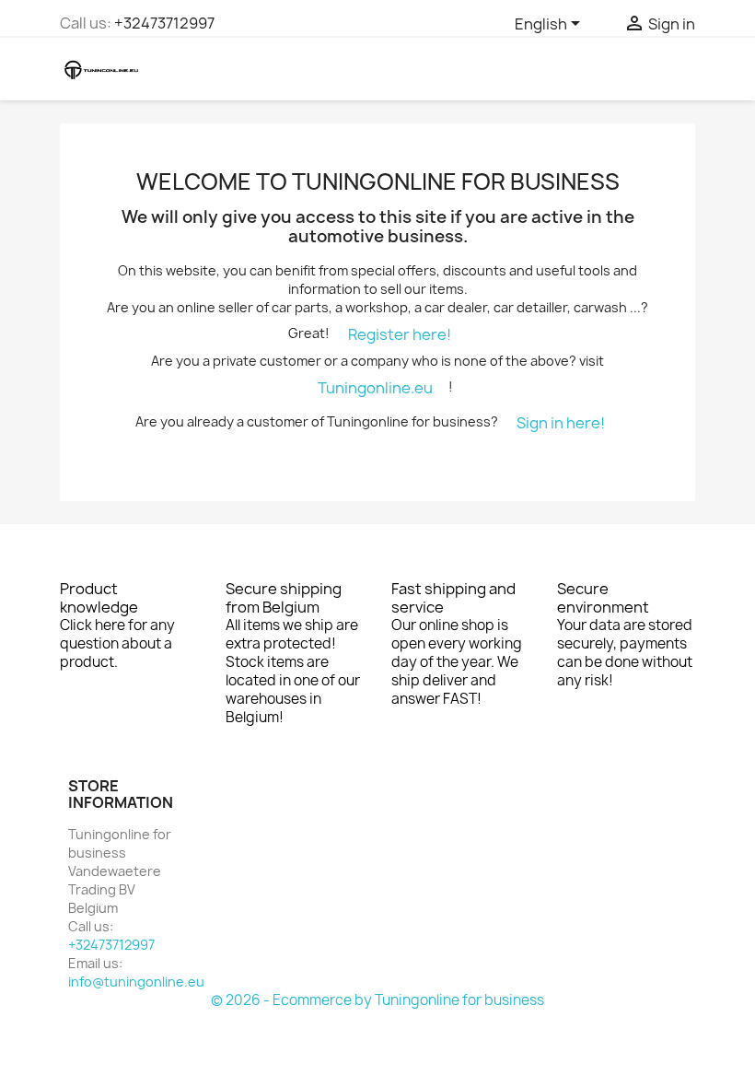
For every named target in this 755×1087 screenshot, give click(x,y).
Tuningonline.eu (375, 388)
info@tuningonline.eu (136, 981)
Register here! (399, 334)
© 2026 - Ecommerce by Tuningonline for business (377, 1000)
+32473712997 (164, 23)
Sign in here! (561, 423)
